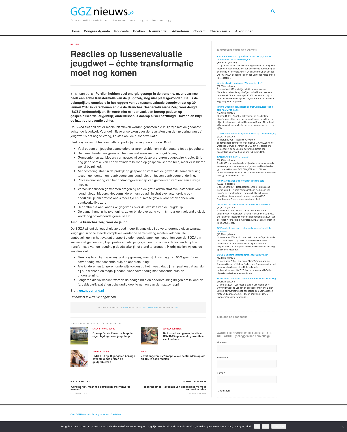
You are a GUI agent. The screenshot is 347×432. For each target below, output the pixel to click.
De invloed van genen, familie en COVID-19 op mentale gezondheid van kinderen (184, 336)
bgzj (145, 307)
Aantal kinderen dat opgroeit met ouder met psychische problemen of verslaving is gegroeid (244, 58)
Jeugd (74, 44)
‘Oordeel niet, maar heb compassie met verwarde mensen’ (100, 388)
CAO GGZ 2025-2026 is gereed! (233, 156)
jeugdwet (153, 307)
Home (75, 31)
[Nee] (342, 427)
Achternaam (223, 357)
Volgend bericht (193, 381)
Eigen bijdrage (100, 329)
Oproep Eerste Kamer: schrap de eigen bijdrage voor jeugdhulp (113, 334)
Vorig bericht (81, 381)
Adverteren (180, 31)
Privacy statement (100, 414)
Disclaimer (116, 414)
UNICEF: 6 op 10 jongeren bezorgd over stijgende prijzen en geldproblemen (114, 359)
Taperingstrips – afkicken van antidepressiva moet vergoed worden (175, 388)
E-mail (221, 372)
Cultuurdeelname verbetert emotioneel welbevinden (242, 254)
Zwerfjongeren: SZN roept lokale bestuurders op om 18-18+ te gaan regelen (173, 357)
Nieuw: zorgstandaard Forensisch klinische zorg (240, 180)
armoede (97, 352)
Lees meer (279, 426)
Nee (265, 426)
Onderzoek (176, 329)
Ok (257, 426)
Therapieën (218, 31)
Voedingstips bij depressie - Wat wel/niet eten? (240, 82)
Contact (199, 31)
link (176, 307)
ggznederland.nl (91, 290)
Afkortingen (244, 31)
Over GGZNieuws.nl (80, 414)
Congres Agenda (97, 31)
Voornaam (222, 342)
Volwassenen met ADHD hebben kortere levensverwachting (246, 278)
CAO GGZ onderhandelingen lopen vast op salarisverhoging (246, 133)
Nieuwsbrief (158, 31)
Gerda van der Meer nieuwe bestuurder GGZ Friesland (244, 204)
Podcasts (121, 31)
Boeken (139, 31)
